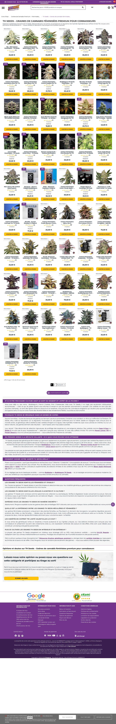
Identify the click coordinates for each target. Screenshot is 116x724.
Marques (40, 620)
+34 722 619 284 (23, 2)
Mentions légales (86, 609)
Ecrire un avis (21, 578)
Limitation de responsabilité (90, 615)
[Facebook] (15, 635)
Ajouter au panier (12, 59)
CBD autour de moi (22, 619)
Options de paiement (66, 615)
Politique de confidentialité (89, 611)
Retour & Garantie (65, 609)
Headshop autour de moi (24, 617)
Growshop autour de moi (24, 615)
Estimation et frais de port (67, 611)
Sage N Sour (104, 428)
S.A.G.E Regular (103, 532)
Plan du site (63, 620)
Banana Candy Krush (89, 444)
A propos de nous (21, 610)
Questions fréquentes (66, 613)
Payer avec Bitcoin (65, 618)
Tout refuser (85, 717)
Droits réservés (86, 620)
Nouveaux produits (44, 609)
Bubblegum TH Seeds (63, 472)
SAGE (18, 466)
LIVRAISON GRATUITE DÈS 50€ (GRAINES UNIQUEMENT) (44, 2)
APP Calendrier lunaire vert (46, 622)
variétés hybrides (93, 538)
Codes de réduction (44, 613)
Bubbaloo (48, 472)
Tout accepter (67, 717)
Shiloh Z (8, 430)
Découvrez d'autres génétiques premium (55, 538)
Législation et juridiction (88, 618)
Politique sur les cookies (88, 613)
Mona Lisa (9, 466)
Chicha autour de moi (23, 626)
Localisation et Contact (23, 613)
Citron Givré (50, 446)
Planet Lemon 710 (102, 430)
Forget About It (10, 432)
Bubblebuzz (46, 444)
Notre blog (41, 611)
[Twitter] (19, 635)
